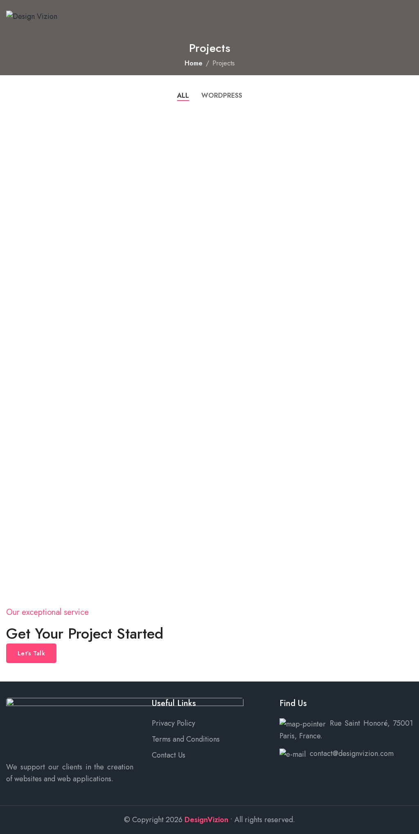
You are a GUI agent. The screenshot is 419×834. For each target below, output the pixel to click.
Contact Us (168, 755)
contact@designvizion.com (352, 753)
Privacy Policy (173, 723)
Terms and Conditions (186, 739)
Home (194, 63)
